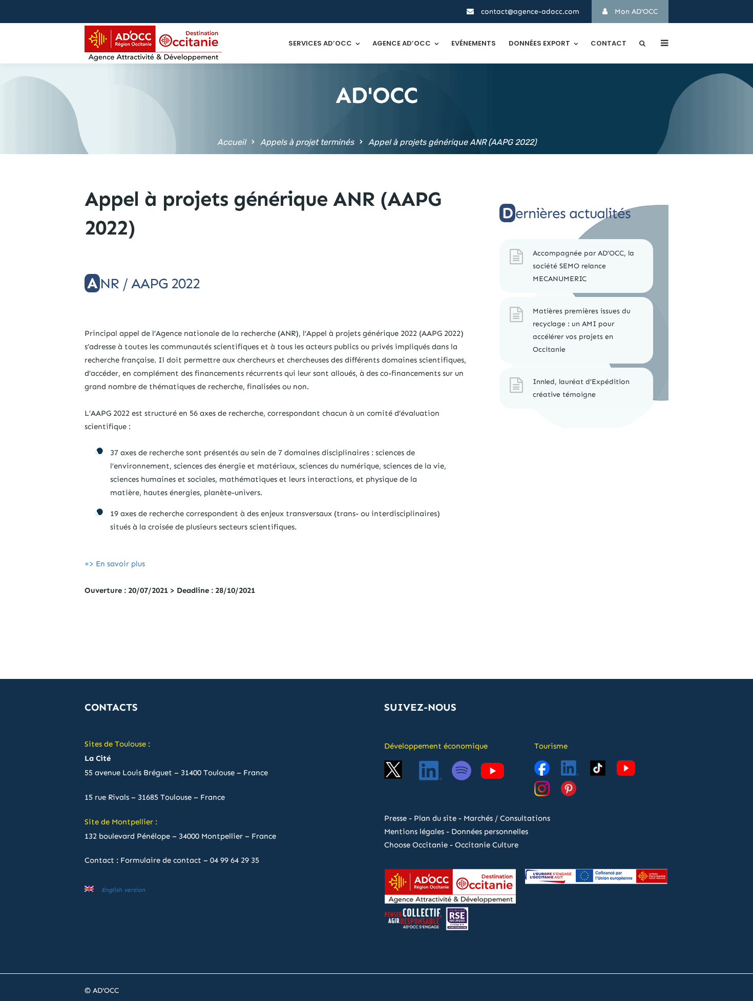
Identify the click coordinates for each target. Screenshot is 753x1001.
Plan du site (435, 818)
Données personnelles (489, 831)
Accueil (231, 142)
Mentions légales (414, 831)
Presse (395, 818)
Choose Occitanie (416, 844)
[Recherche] (642, 43)
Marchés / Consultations (507, 818)
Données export (539, 43)
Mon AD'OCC (635, 11)
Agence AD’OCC (401, 43)
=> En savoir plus (115, 563)
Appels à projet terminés (307, 142)
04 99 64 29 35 (234, 860)
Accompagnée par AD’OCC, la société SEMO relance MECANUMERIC (583, 266)
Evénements (473, 43)
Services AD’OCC (320, 43)
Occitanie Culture (486, 844)
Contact (608, 43)
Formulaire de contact (160, 860)
